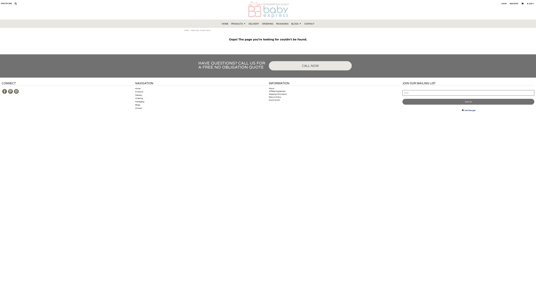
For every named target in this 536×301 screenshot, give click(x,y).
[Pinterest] (10, 91)
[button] (16, 3)
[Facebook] (4, 91)
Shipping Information (278, 94)
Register (514, 4)
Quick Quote (274, 100)
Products (139, 92)
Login (504, 4)
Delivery (138, 95)
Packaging (139, 102)
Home (186, 30)
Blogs (137, 105)
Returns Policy (275, 97)
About (271, 88)
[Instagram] (16, 91)
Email (404, 89)
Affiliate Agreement (277, 91)
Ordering (139, 98)
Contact (138, 108)
